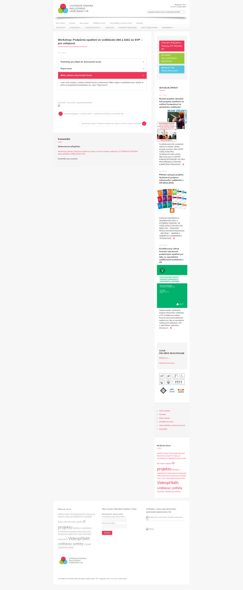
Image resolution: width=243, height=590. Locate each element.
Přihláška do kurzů (99, 23)
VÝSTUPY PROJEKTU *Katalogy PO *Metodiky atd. (171, 46)
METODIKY (161, 463)
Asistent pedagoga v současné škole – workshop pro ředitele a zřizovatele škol (94, 114)
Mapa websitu (84, 23)
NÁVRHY (168, 463)
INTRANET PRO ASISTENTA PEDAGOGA (169, 58)
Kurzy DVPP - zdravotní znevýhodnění (79, 102)
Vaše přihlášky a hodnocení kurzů (121, 23)
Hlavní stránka (60, 23)
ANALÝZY (169, 456)
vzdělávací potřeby (169, 488)
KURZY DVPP (181, 458)
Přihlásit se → (164, 358)
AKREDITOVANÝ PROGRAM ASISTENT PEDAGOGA (76, 514)
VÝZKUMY (160, 492)
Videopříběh (168, 482)
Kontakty (72, 23)
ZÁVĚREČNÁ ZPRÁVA (172, 492)
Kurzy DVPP (62, 102)
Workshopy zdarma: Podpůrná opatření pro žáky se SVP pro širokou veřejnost (111, 124)
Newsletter (139, 23)
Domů (60, 37)
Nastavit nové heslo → (167, 363)
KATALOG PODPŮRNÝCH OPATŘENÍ (78, 517)
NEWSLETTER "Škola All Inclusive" (169, 69)
